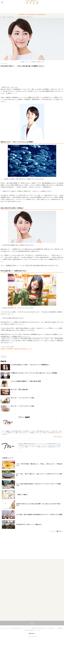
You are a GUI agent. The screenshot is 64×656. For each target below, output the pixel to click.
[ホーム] (1, 17)
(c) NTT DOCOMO (32, 636)
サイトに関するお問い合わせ (15, 628)
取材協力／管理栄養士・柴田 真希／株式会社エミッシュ (16, 348)
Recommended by (53, 531)
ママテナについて (5, 628)
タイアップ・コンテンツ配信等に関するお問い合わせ (33, 628)
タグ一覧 (38, 630)
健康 (4, 17)
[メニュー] (2, 2)
